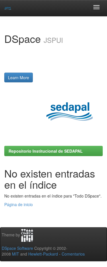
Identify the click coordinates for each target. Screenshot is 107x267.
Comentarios (73, 254)
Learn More (18, 77)
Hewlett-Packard (43, 254)
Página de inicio (18, 204)
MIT (15, 254)
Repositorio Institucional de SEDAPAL (46, 151)
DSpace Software (17, 248)
